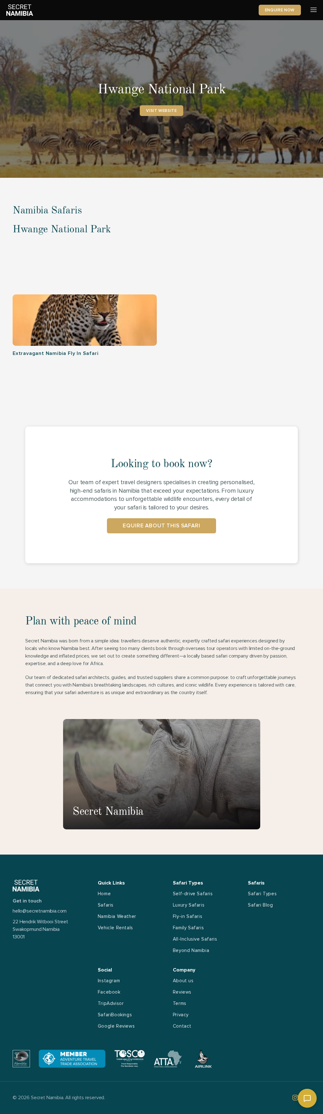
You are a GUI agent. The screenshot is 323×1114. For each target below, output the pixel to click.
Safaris (106, 905)
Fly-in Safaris (187, 916)
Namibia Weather (117, 916)
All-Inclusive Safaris (195, 939)
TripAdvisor (111, 1003)
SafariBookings (115, 1015)
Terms (179, 1003)
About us (183, 980)
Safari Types (262, 893)
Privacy (181, 1015)
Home (104, 893)
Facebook (109, 992)
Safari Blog (260, 905)
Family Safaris (188, 928)
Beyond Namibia (191, 950)
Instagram (109, 980)
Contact (182, 1026)
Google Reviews (116, 1026)
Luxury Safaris (188, 905)
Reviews (182, 992)
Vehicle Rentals (115, 928)
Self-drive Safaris (193, 893)
